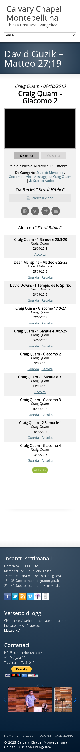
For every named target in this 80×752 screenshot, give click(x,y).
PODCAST (45, 736)
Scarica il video (42, 198)
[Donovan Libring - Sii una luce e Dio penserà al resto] (30, 699)
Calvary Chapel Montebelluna (34, 13)
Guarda (28, 156)
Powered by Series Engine (40, 482)
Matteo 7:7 (12, 630)
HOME (8, 736)
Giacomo (15, 176)
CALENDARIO (64, 736)
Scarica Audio (43, 180)
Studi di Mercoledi (50, 172)
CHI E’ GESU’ (25, 736)
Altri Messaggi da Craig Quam (48, 176)
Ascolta (55, 156)
